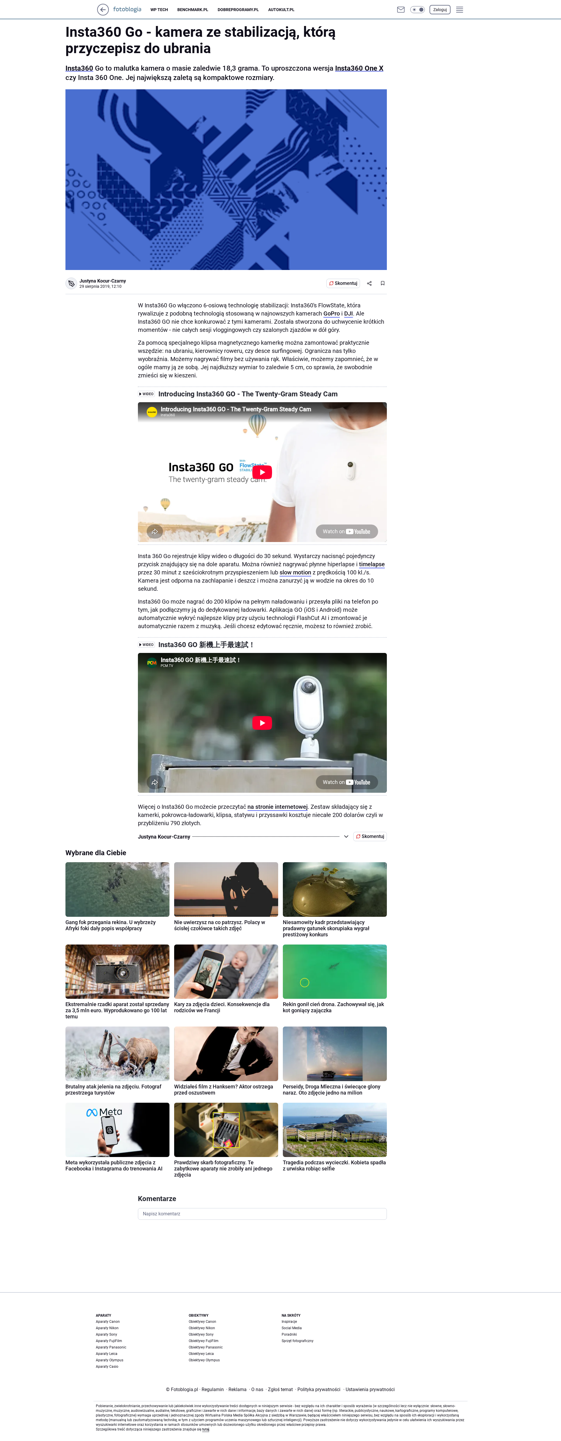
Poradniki (289, 1334)
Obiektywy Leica (201, 1354)
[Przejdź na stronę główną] (103, 14)
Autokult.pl (281, 9)
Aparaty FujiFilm (109, 1341)
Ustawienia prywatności (369, 1389)
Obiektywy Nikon (202, 1328)
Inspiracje (289, 1322)
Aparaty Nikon (107, 1328)
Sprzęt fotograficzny (298, 1341)
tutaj (205, 1429)
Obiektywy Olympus (204, 1360)
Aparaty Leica (106, 1354)
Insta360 (79, 68)
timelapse (372, 564)
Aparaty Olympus (109, 1360)
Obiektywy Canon (202, 1322)
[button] (417, 9)
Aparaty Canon (108, 1322)
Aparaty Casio (107, 1367)
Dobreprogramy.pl (238, 9)
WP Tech (159, 9)
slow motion (295, 572)
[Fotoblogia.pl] (131, 9)
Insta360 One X (359, 68)
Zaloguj (440, 9)
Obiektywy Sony (201, 1334)
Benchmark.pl (192, 9)
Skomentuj (346, 283)
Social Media (292, 1328)
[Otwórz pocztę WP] (401, 9)
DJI (348, 313)
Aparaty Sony (106, 1334)
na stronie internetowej (277, 806)
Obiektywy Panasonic (206, 1347)
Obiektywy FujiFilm (204, 1341)
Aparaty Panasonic (111, 1347)
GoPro (331, 313)
